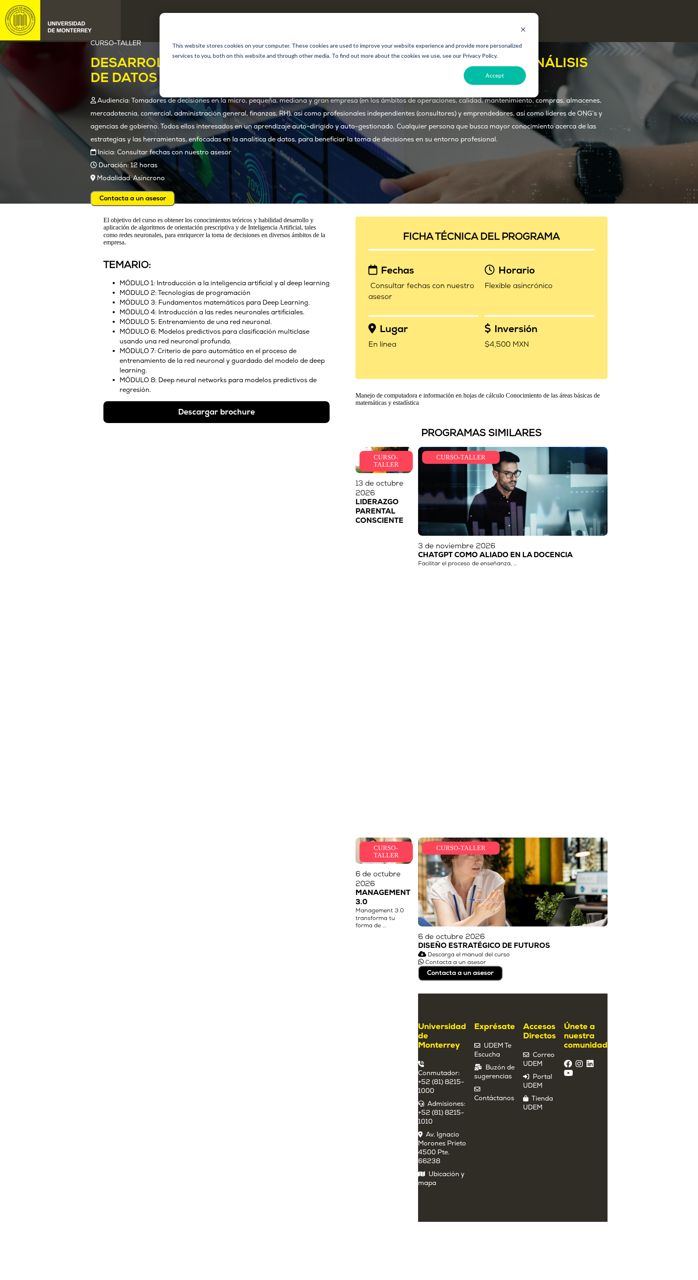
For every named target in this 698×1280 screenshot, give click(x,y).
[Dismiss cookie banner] (523, 30)
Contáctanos (494, 1098)
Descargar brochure (216, 412)
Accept (495, 75)
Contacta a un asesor (132, 198)
